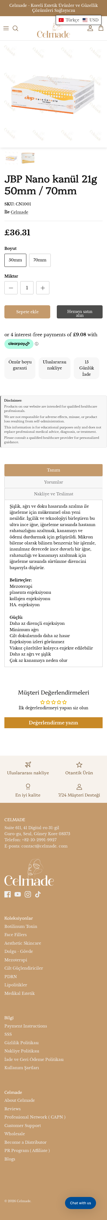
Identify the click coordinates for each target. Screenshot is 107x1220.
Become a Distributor (25, 1142)
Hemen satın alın (79, 313)
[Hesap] (89, 28)
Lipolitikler (15, 984)
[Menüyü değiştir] (6, 28)
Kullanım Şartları (21, 1067)
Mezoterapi (15, 960)
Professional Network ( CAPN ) (35, 1117)
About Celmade (19, 1100)
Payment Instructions (25, 1026)
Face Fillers (15, 934)
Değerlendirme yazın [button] (53, 722)
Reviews (12, 1108)
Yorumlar (53, 482)
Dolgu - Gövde (18, 951)
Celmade (19, 212)
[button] (78, 20)
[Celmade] (53, 28)
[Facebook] (7, 894)
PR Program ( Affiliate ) (27, 1150)
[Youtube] (18, 894)
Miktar (11, 276)
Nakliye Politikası (21, 1051)
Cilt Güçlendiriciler (23, 968)
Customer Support (22, 1125)
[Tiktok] (38, 894)
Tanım (53, 470)
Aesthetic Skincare (22, 943)
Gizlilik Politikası (21, 1042)
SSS (8, 1034)
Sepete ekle (27, 311)
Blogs (9, 1159)
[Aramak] (18, 28)
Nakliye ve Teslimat (53, 494)
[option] (53, 94)
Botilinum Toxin (20, 926)
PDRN (10, 976)
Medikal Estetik (19, 993)
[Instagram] (28, 894)
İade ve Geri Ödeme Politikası (34, 1059)
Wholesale (14, 1133)
